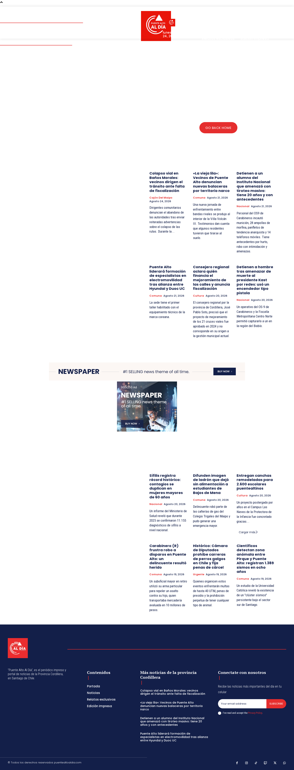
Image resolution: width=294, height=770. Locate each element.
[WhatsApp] (284, 763)
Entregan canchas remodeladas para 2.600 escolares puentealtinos (255, 482)
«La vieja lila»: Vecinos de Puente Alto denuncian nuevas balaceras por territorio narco (211, 182)
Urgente (198, 574)
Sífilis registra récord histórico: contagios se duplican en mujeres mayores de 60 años (166, 486)
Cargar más (247, 532)
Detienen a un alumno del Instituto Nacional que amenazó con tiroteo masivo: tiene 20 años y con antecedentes (255, 186)
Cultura (198, 295)
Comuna (199, 197)
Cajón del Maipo (160, 197)
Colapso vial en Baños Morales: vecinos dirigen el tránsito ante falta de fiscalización (167, 182)
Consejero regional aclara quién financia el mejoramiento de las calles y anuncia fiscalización (211, 277)
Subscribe (276, 704)
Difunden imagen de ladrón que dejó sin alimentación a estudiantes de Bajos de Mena (211, 484)
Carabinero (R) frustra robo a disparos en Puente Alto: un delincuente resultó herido (167, 556)
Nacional (243, 206)
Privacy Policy (255, 712)
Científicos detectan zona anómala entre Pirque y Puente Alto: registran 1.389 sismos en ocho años (255, 558)
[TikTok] (256, 763)
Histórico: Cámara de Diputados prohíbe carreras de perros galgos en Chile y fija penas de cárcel (210, 556)
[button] (260, 14)
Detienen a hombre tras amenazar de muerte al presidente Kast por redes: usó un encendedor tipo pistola (255, 279)
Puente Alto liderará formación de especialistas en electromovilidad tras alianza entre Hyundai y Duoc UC (167, 277)
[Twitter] (275, 763)
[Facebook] (237, 763)
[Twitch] (265, 763)
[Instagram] (246, 763)
